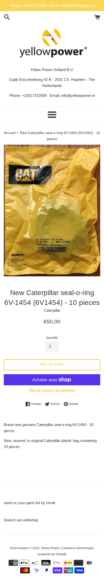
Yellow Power (50, 548)
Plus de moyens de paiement (52, 390)
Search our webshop (21, 520)
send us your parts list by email (29, 503)
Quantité (52, 338)
